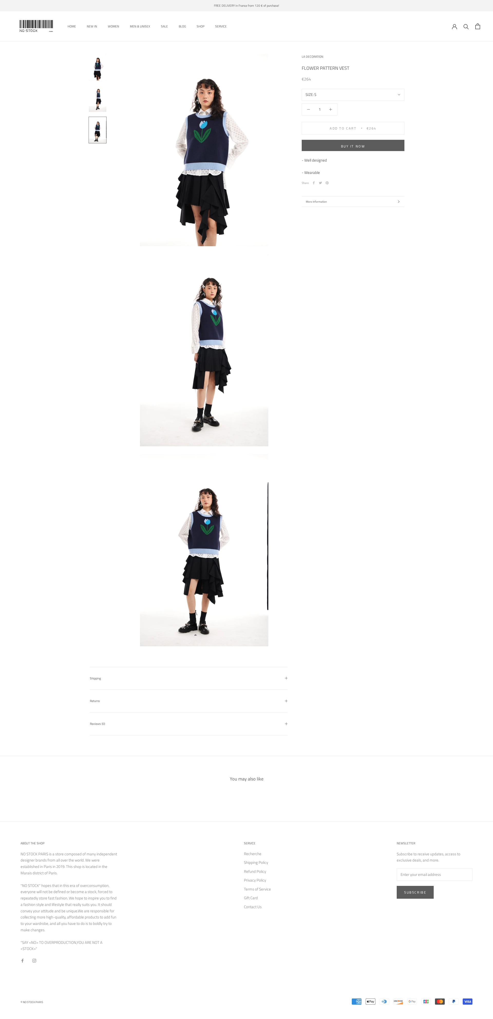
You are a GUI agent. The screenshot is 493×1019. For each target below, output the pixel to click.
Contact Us (253, 907)
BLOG (182, 26)
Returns (95, 700)
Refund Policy (255, 871)
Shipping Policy (256, 862)
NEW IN (92, 26)
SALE (164, 26)
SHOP (200, 26)
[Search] (466, 26)
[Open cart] (477, 26)
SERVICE (221, 26)
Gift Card (251, 898)
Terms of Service (257, 889)
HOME (72, 26)
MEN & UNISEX (140, 26)
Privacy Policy (255, 880)
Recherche (252, 854)
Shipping (95, 678)
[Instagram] (34, 960)
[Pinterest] (327, 182)
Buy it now (353, 146)
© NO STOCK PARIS (32, 1002)
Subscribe (415, 892)
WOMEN (113, 26)
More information (316, 202)
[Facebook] (313, 182)
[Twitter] (320, 182)
